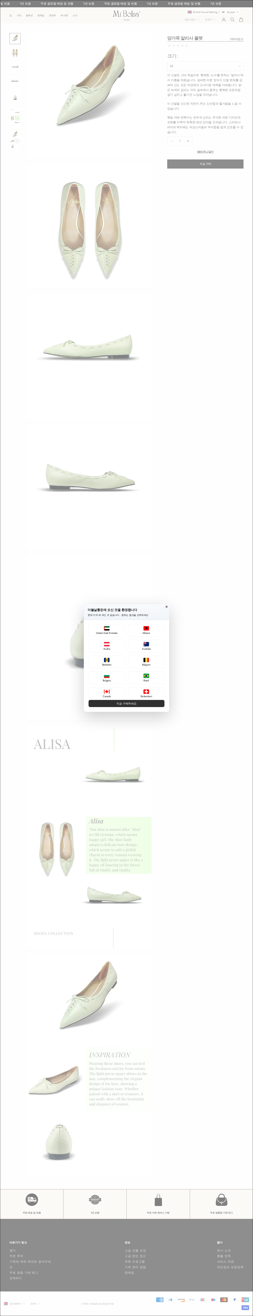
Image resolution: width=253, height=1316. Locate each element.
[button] (107, 630)
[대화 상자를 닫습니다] (167, 607)
